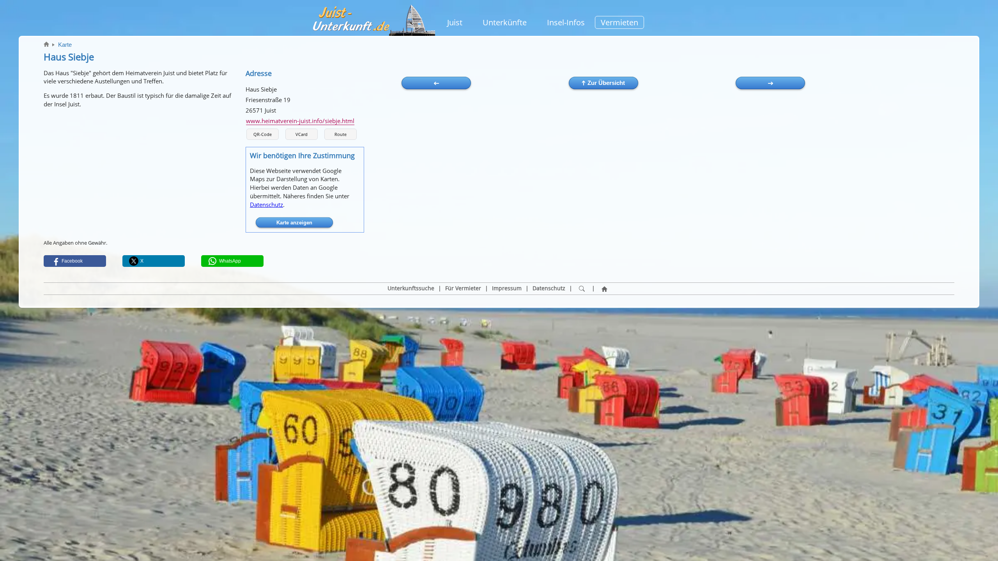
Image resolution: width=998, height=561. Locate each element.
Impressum (507, 288)
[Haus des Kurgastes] (436, 83)
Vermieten (619, 22)
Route (340, 134)
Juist (454, 22)
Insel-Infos (566, 22)
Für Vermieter (463, 288)
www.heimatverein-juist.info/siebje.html (300, 121)
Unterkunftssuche (411, 288)
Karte (65, 44)
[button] (75, 261)
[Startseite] (604, 288)
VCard (302, 134)
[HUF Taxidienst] (770, 83)
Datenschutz (266, 204)
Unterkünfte (505, 22)
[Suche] (582, 288)
